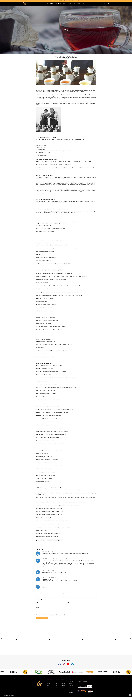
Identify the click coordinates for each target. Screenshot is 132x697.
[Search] (102, 3)
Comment (38, 607)
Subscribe (90, 686)
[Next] (69, 592)
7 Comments (70, 58)
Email (68, 602)
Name (37, 602)
